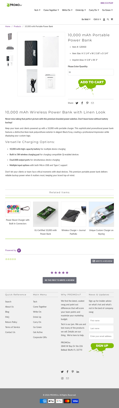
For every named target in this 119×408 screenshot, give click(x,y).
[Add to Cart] (91, 88)
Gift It (97, 19)
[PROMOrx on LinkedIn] (78, 371)
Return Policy (11, 322)
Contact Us (10, 332)
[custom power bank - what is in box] (41, 64)
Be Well (86, 19)
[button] (102, 261)
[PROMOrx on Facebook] (67, 371)
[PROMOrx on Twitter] (62, 371)
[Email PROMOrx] (67, 378)
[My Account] (104, 20)
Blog (7, 312)
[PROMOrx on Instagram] (62, 378)
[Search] (108, 20)
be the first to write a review (59, 280)
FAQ (7, 317)
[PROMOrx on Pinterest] (73, 371)
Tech (35, 301)
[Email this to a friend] (92, 103)
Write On (37, 312)
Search (8, 301)
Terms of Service (12, 327)
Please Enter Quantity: (78, 66)
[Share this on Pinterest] (87, 103)
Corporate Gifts (40, 337)
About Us (9, 306)
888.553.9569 (107, 3)
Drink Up (37, 317)
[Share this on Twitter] (76, 103)
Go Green (37, 327)
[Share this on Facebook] (81, 103)
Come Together (40, 306)
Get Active (38, 332)
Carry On (37, 322)
